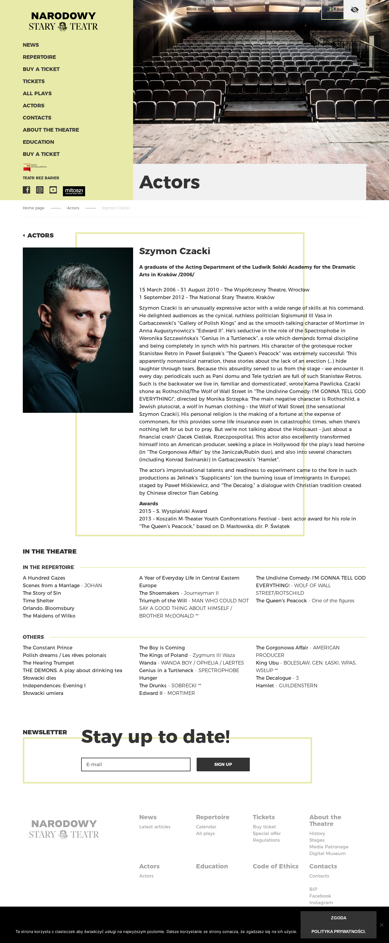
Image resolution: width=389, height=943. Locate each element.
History (317, 833)
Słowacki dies (39, 678)
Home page (33, 208)
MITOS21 (66, 190)
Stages (317, 840)
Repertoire (39, 57)
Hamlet (265, 686)
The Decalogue (273, 678)
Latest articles (154, 827)
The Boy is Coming (162, 648)
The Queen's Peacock (281, 601)
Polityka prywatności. (339, 931)
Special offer (267, 833)
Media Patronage (329, 847)
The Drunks (153, 686)
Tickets (34, 81)
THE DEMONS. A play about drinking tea (72, 670)
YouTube (53, 190)
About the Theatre (51, 130)
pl (332, 9)
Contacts (37, 118)
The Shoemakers (159, 593)
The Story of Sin (42, 593)
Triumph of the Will (163, 601)
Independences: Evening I (54, 686)
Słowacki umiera (43, 693)
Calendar (206, 827)
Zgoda (338, 917)
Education (38, 142)
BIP (313, 889)
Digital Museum (327, 853)
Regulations (266, 840)
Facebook (26, 190)
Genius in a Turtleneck (166, 670)
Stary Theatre (63, 19)
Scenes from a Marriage (51, 585)
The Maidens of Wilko (49, 616)
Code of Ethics (275, 866)
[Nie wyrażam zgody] (381, 925)
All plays (37, 93)
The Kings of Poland (163, 655)
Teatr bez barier (41, 178)
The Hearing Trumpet (48, 663)
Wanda (147, 663)
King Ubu (267, 663)
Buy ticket (264, 827)
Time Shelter (38, 601)
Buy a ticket (41, 69)
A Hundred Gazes (44, 578)
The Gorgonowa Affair (282, 648)
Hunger (148, 678)
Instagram (39, 190)
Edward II (151, 693)
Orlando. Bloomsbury (48, 608)
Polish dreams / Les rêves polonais (64, 655)
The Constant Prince (47, 648)
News (31, 45)
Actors (33, 106)
